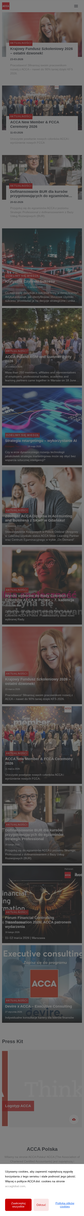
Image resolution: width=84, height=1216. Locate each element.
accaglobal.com (15, 1186)
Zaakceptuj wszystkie (18, 1205)
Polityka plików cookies (64, 1205)
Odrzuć (41, 1204)
